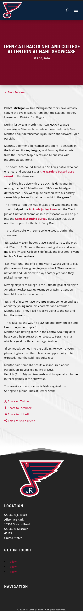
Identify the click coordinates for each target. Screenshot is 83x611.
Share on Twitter (18, 401)
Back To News (17, 92)
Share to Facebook (19, 408)
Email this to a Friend (21, 421)
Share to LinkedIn (19, 414)
